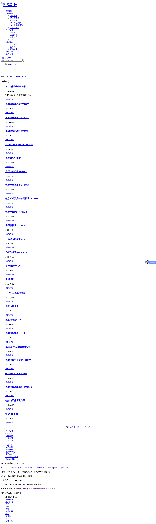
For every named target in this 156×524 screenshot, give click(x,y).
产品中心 (9, 13)
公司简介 (13, 32)
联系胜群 (64, 468)
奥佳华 (8, 516)
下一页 (83, 427)
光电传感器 (14, 28)
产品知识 (13, 49)
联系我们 (13, 40)
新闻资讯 (9, 42)
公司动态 (13, 44)
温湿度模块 (14, 18)
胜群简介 (13, 468)
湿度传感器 (23, 489)
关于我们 (9, 30)
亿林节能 (9, 521)
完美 (7, 504)
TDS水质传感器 (16, 25)
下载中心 (9, 52)
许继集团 (9, 499)
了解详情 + (9, 99)
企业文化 (13, 35)
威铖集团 (9, 511)
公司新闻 (13, 47)
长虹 (7, 509)
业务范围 (13, 37)
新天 (7, 518)
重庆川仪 (9, 502)
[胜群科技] (9, 5)
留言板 (57, 468)
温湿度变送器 (15, 23)
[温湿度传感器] (11, 64)
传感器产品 (22, 468)
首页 (12, 77)
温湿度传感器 (15, 20)
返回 (25, 77)
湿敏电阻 (13, 16)
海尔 (7, 514)
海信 (7, 507)
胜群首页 (9, 11)
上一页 (76, 427)
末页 (89, 427)
